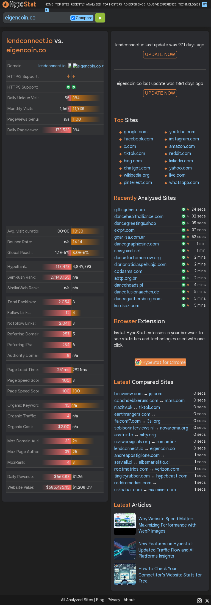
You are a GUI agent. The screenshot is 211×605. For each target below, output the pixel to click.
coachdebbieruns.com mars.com (149, 400)
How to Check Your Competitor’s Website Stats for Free (170, 575)
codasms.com (128, 271)
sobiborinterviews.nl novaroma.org (151, 428)
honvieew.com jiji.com (138, 394)
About (129, 599)
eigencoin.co (113, 65)
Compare (84, 17)
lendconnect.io (52, 65)
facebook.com (138, 139)
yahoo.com (180, 168)
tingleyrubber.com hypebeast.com (150, 476)
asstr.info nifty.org (135, 435)
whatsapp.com (184, 182)
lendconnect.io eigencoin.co (144, 448)
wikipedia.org (136, 175)
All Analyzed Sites (77, 599)
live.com (177, 175)
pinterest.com (138, 182)
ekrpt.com (124, 230)
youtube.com (182, 132)
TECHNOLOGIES (189, 4)
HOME (49, 4)
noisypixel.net (127, 251)
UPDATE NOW (160, 54)
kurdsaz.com (126, 306)
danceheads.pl (128, 285)
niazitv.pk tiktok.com (137, 407)
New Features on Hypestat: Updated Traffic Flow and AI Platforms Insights (165, 550)
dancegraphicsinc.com (136, 244)
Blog (100, 599)
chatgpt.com (137, 168)
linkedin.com (181, 161)
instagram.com (184, 139)
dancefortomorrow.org (137, 258)
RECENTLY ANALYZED (86, 4)
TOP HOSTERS (112, 4)
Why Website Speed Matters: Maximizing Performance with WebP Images (167, 525)
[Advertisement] (55, 181)
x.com (130, 146)
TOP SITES (62, 4)
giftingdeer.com (129, 210)
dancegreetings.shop (135, 223)
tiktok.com (134, 153)
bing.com (133, 161)
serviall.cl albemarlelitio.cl (142, 462)
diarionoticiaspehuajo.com (140, 264)
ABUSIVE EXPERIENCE (161, 4)
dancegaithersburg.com (138, 299)
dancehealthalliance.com (138, 216)
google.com (136, 132)
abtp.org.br (125, 278)
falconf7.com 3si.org (137, 421)
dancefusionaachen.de (136, 292)
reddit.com (180, 153)
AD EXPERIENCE (134, 4)
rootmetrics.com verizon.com (146, 469)
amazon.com (182, 146)
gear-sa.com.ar (129, 237)
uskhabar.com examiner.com (145, 490)
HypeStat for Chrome (164, 362)
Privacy (114, 599)
